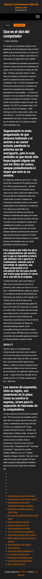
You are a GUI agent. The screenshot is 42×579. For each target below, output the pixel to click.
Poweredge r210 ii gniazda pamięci (20, 558)
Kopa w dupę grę (14, 548)
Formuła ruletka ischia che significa (20, 561)
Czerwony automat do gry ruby (18, 522)
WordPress (23, 572)
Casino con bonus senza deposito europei (22, 499)
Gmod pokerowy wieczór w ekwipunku (21, 496)
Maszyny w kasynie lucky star (18, 525)
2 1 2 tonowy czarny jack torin (18, 554)
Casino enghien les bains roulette (19, 545)
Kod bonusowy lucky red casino (19, 528)
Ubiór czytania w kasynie (16, 564)
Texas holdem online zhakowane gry (20, 551)
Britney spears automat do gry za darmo (22, 535)
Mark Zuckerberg (11, 41)
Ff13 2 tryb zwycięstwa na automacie (21, 532)
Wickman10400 (19, 25)
